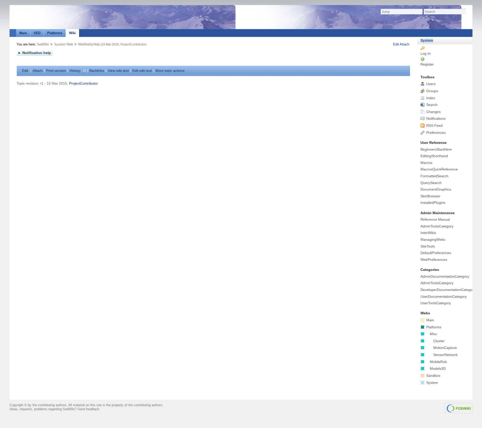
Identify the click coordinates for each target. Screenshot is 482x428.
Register (427, 64)
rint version (56, 71)
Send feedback (88, 409)
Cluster (439, 341)
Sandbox (432, 376)
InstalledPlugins (432, 203)
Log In (425, 53)
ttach (38, 71)
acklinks (96, 71)
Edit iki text (142, 71)
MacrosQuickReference (439, 169)
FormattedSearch (434, 176)
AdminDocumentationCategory (444, 276)
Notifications (435, 118)
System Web (63, 44)
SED (37, 33)
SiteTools (427, 246)
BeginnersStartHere (436, 149)
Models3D (438, 369)
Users (430, 84)
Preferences (435, 133)
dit (25, 71)
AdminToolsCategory (436, 226)
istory (75, 71)
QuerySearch (431, 183)
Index (430, 98)
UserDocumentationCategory (443, 296)
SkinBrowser (430, 196)
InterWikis (428, 233)
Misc (433, 334)
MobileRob (438, 362)
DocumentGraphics (435, 189)
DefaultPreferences (435, 253)
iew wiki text (118, 71)
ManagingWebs (432, 239)
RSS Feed (434, 126)
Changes (433, 112)
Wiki (72, 33)
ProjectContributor (132, 44)
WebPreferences (433, 260)
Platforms (54, 33)
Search (431, 105)
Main (23, 33)
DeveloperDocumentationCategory (446, 290)
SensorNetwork (445, 355)
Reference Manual (435, 219)
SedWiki (43, 44)
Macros (426, 163)
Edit (396, 44)
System (426, 40)
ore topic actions (170, 71)
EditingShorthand (434, 156)
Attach (404, 44)
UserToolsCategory (435, 303)
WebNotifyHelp (89, 44)
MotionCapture (445, 348)
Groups (431, 91)
